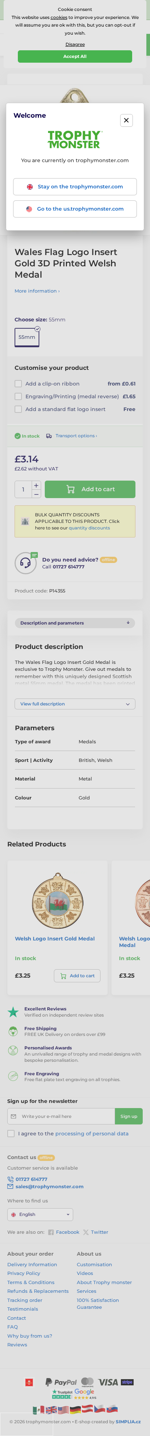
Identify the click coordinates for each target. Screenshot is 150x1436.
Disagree (75, 44)
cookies (59, 17)
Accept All (75, 56)
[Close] (126, 120)
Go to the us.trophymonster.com (80, 209)
